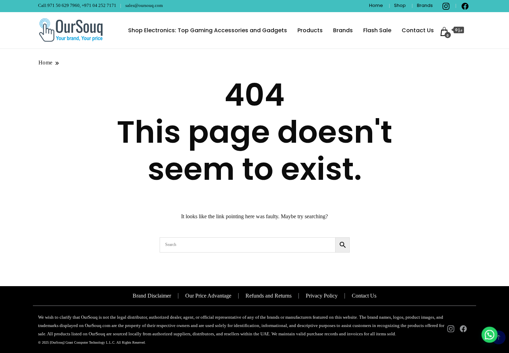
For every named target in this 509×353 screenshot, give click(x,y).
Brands (425, 5)
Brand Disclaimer (152, 296)
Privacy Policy (322, 296)
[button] (489, 333)
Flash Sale (377, 30)
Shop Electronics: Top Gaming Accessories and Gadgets (207, 30)
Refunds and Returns (268, 296)
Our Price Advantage (208, 296)
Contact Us (418, 30)
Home (376, 5)
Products (310, 30)
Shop (400, 5)
